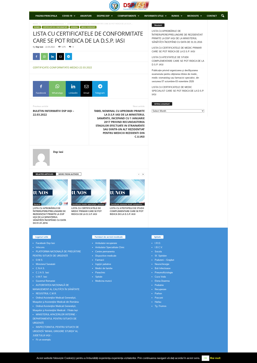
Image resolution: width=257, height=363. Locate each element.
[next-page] (143, 174)
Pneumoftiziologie (164, 272)
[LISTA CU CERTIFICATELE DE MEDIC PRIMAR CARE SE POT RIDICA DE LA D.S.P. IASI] (88, 192)
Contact (212, 15)
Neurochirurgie (162, 264)
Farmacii (99, 260)
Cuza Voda (160, 276)
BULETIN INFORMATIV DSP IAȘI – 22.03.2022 (53, 112)
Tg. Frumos (160, 306)
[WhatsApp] (44, 56)
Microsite (193, 15)
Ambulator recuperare (106, 243)
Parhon (158, 293)
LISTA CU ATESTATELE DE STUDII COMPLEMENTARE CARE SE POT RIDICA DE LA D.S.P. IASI (127, 211)
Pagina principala (46, 15)
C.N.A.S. (40, 268)
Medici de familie (103, 268)
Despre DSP (103, 15)
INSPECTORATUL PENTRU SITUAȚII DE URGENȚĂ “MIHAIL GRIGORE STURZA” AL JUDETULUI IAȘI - (56, 331)
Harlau (158, 302)
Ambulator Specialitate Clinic (109, 247)
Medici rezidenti (88, 27)
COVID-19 (67, 15)
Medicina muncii (103, 281)
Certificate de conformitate (52, 23)
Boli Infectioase (162, 268)
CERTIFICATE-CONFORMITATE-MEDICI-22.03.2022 (62, 67)
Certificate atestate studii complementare (128, 204)
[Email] (60, 56)
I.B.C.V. (159, 247)
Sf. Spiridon (161, 255)
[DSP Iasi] (128, 5)
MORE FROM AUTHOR (68, 174)
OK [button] (205, 358)
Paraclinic (100, 272)
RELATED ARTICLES (44, 174)
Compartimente (127, 15)
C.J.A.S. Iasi (42, 272)
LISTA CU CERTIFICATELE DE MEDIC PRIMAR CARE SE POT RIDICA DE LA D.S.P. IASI (86, 211)
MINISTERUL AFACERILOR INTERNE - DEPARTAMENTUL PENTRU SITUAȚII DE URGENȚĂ (55, 318)
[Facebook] (36, 56)
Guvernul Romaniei (45, 281)
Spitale (98, 276)
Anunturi (86, 15)
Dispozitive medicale (105, 255)
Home (35, 23)
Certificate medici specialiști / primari (88, 204)
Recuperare (160, 289)
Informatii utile (153, 15)
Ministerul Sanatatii (45, 264)
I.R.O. (158, 243)
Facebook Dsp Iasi (45, 243)
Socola (158, 251)
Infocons (40, 247)
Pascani (159, 297)
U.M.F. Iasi (41, 276)
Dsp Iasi (39, 46)
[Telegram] (68, 56)
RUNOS (175, 15)
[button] (222, 16)
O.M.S (39, 260)
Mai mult (215, 358)
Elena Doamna (162, 281)
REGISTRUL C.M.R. (46, 293)
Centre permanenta (105, 251)
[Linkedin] (52, 56)
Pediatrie (159, 285)
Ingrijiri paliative (103, 264)
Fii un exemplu (43, 339)
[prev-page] (139, 174)
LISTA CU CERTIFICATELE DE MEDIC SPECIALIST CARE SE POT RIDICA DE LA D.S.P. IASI (178, 91)
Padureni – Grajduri (164, 260)
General (74, 27)
